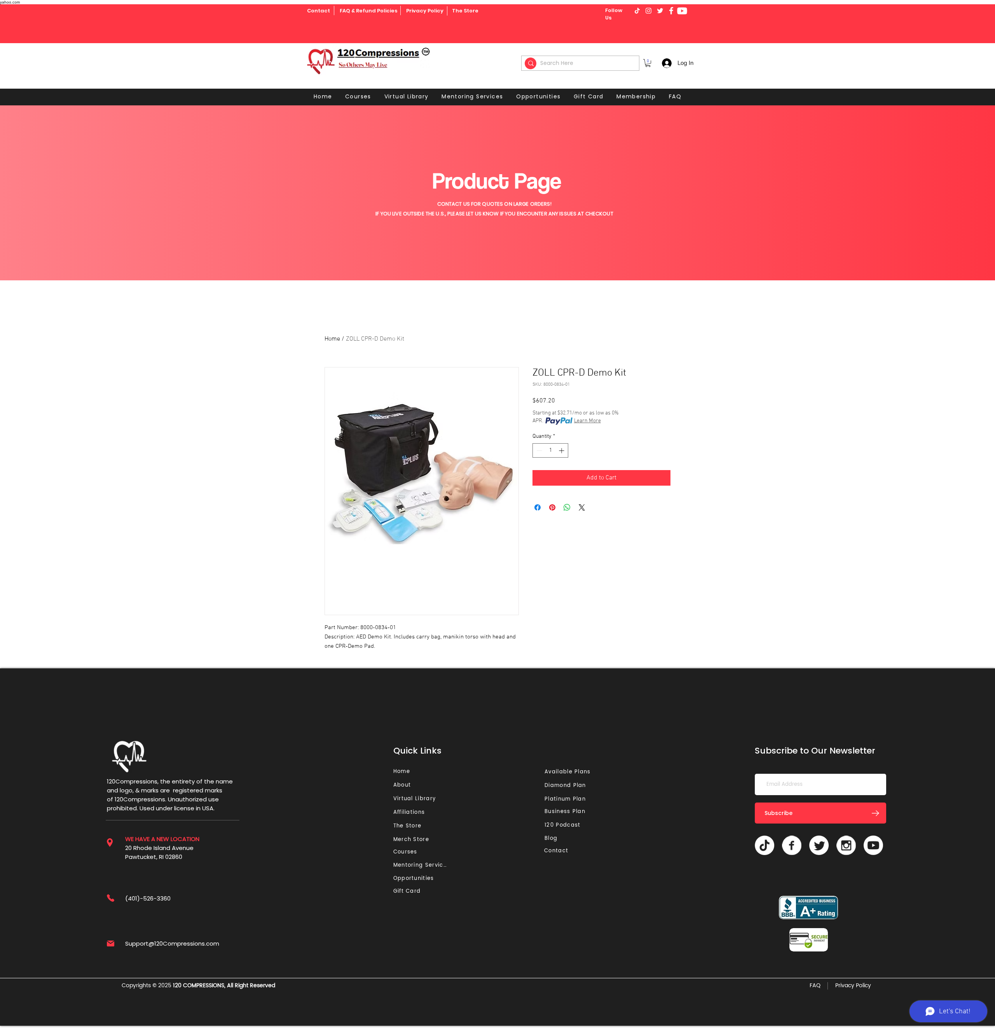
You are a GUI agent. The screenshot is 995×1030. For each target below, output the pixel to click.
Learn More (587, 421)
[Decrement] (538, 450)
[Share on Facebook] (537, 507)
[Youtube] (682, 11)
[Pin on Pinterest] (552, 507)
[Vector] (791, 845)
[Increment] (562, 450)
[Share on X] (582, 507)
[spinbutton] (550, 450)
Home (332, 339)
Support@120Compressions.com (172, 943)
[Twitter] (819, 845)
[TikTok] (764, 845)
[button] (648, 63)
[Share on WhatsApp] (567, 507)
